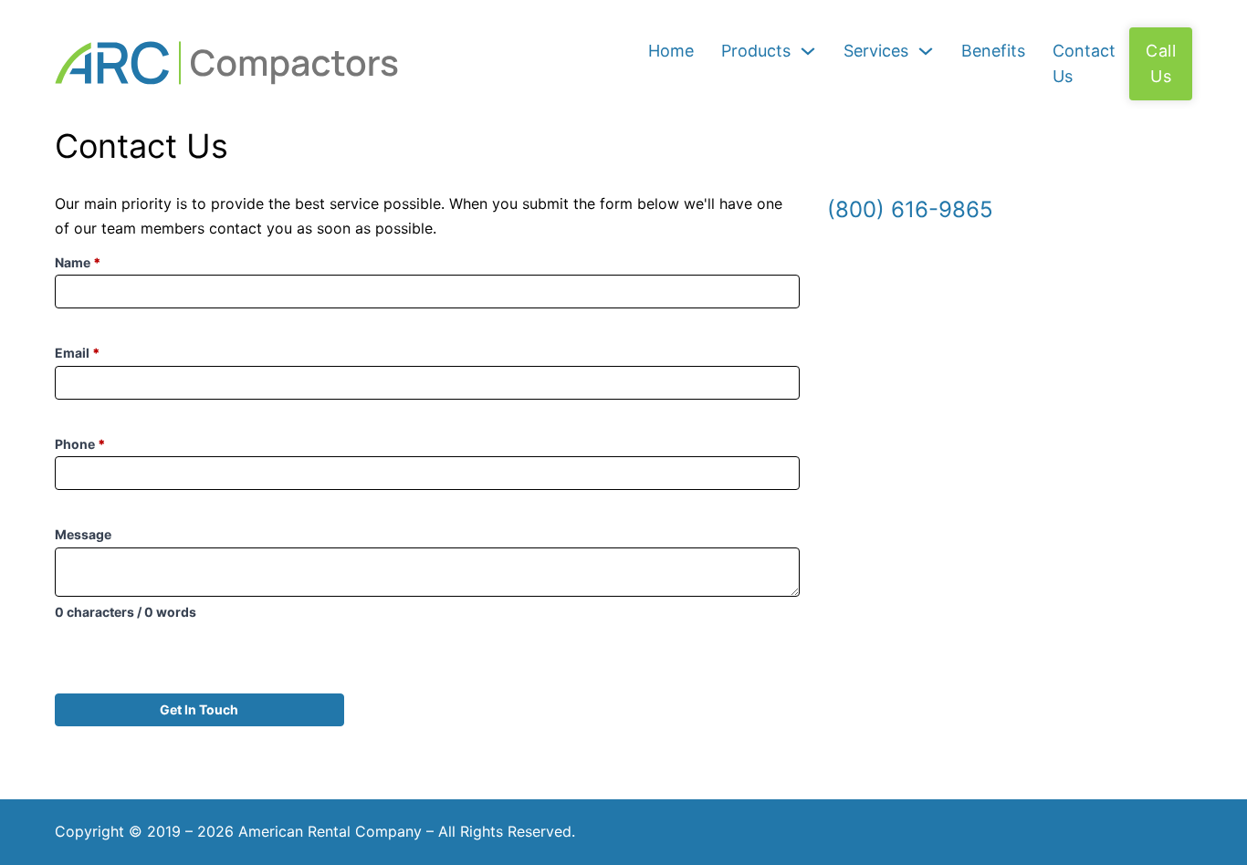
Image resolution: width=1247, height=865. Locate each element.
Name (78, 262)
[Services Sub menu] (925, 51)
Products (756, 50)
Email (77, 352)
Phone (80, 444)
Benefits (993, 50)
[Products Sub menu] (808, 51)
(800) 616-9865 (910, 209)
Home (671, 50)
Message (83, 534)
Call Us (1161, 63)
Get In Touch (199, 709)
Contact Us (1084, 63)
